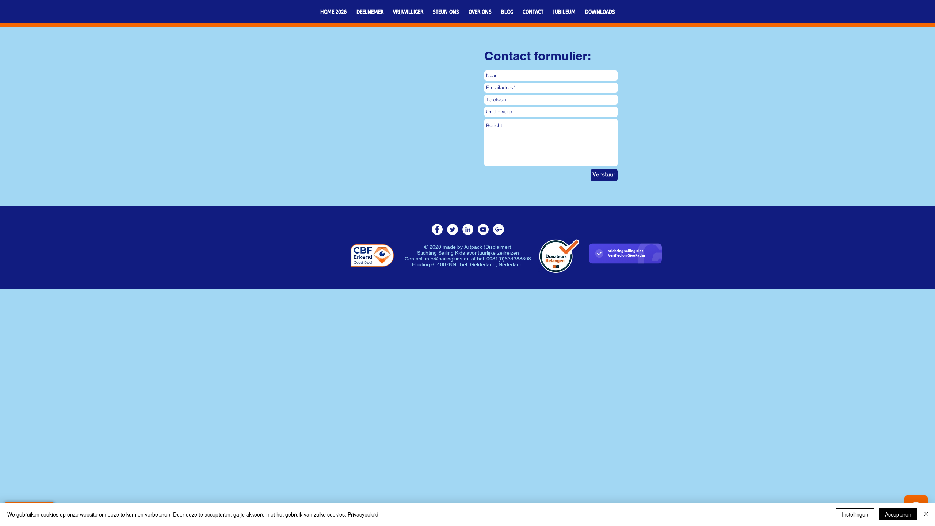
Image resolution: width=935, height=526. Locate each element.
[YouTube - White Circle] (483, 229)
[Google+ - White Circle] (498, 229)
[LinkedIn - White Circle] (467, 229)
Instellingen (855, 514)
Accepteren (898, 514)
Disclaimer (497, 247)
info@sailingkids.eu (447, 259)
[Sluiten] (926, 514)
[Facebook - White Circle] (437, 229)
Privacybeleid (363, 514)
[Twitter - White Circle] (452, 229)
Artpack (473, 247)
